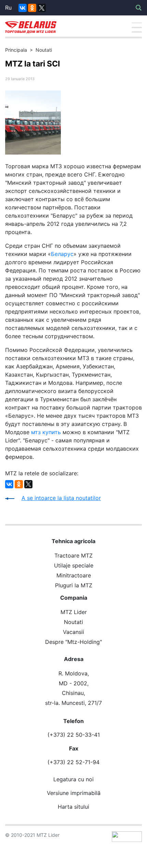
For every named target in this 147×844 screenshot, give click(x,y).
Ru (8, 7)
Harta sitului (73, 806)
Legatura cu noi (73, 779)
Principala (16, 50)
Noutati (44, 50)
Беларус (62, 253)
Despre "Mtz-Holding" (73, 641)
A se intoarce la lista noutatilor (61, 497)
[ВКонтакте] (22, 8)
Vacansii (73, 631)
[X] (42, 8)
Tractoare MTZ (73, 555)
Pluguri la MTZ (73, 585)
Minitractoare (73, 575)
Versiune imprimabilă (74, 793)
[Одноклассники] (32, 8)
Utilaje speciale (73, 565)
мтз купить (46, 432)
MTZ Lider (74, 612)
